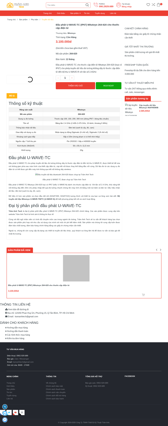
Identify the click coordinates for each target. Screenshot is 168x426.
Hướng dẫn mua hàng (17, 328)
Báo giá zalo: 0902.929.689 (96, 383)
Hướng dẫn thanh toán (17, 331)
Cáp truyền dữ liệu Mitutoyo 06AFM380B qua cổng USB (148, 107)
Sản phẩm (74, 13)
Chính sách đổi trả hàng (56, 395)
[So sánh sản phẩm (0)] (153, 5)
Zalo (16, 359)
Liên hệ (113, 13)
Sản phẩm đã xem (19, 250)
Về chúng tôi (51, 383)
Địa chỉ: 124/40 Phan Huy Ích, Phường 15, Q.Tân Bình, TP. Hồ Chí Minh (40, 313)
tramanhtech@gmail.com (23, 362)
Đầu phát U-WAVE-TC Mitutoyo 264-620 (25, 185)
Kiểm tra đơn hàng (15, 338)
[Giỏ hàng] (158, 5)
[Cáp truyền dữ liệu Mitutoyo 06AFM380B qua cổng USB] (131, 109)
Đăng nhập (127, 7)
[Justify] (87, 5)
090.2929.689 (106, 6)
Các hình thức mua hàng (18, 335)
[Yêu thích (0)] (148, 5)
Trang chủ (47, 13)
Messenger (24, 359)
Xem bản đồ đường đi (18, 309)
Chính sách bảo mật (54, 386)
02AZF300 (54, 196)
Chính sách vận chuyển (55, 392)
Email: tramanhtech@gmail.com (22, 316)
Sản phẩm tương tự (137, 98)
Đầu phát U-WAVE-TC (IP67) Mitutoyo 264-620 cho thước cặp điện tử (38, 285)
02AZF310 (64, 196)
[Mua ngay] (143, 295)
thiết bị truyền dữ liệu (57, 231)
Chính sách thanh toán (55, 389)
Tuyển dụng (100, 13)
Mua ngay (108, 86)
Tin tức (87, 13)
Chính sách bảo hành (55, 399)
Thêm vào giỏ (75, 86)
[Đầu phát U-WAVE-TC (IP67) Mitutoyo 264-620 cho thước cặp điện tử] (30, 48)
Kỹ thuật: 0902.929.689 (95, 386)
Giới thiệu (61, 13)
